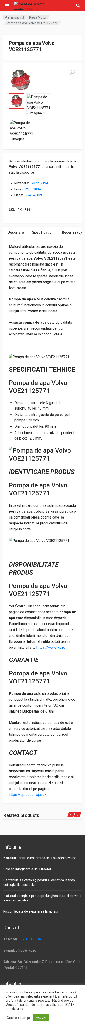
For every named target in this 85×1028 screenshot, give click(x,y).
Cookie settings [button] (18, 1018)
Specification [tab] (43, 232)
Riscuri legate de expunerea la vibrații (30, 911)
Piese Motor (37, 17)
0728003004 (31, 189)
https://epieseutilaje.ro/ (27, 794)
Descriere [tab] (15, 232)
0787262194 (39, 183)
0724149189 (33, 195)
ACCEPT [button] (41, 1017)
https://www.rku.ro (50, 647)
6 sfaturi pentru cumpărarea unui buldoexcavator (39, 858)
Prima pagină (14, 17)
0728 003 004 (30, 939)
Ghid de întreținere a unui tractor (27, 869)
